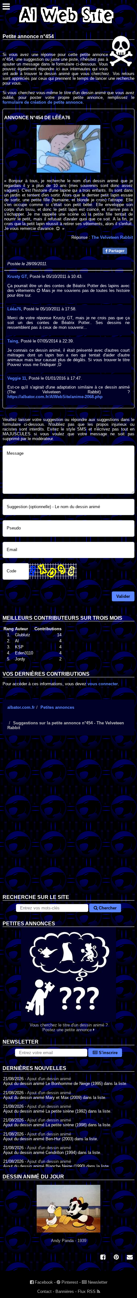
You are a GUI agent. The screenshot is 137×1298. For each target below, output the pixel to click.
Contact (44, 1291)
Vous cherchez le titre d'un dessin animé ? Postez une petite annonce (69, 1027)
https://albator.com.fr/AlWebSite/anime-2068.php (55, 396)
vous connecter (103, 683)
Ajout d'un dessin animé (49, 1078)
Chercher (107, 908)
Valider (123, 596)
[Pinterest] (116, 1257)
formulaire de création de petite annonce (43, 102)
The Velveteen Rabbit (112, 237)
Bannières (64, 1291)
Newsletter (97, 1282)
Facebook (43, 1282)
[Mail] (129, 1257)
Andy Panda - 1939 (68, 1240)
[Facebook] (103, 1257)
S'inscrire (107, 1052)
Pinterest (69, 1282)
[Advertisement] (68, 819)
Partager (116, 251)
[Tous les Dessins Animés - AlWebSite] (66, 24)
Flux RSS (87, 1291)
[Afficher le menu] (6, 8)
